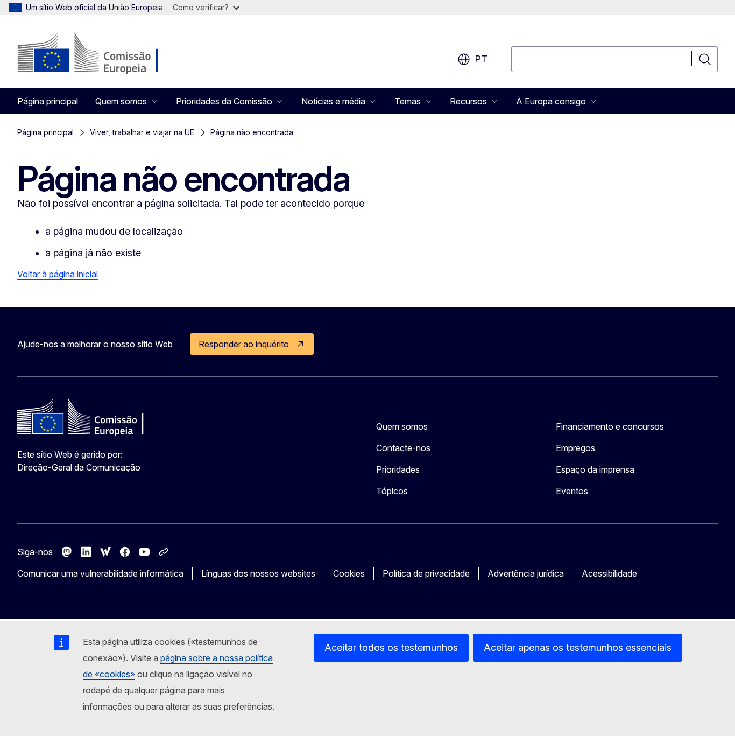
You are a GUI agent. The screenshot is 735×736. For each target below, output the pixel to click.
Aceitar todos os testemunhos (391, 647)
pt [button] (481, 59)
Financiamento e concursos (610, 426)
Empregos (575, 448)
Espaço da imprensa (595, 469)
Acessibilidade (609, 573)
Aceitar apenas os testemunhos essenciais (578, 647)
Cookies (349, 573)
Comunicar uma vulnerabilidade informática (100, 573)
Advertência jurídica (525, 573)
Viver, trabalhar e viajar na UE (142, 132)
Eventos (572, 491)
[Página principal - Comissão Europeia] (104, 53)
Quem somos (402, 426)
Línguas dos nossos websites (258, 573)
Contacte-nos (403, 448)
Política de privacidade (426, 573)
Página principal (47, 101)
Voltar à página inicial (57, 274)
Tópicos (392, 491)
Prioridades (398, 469)
